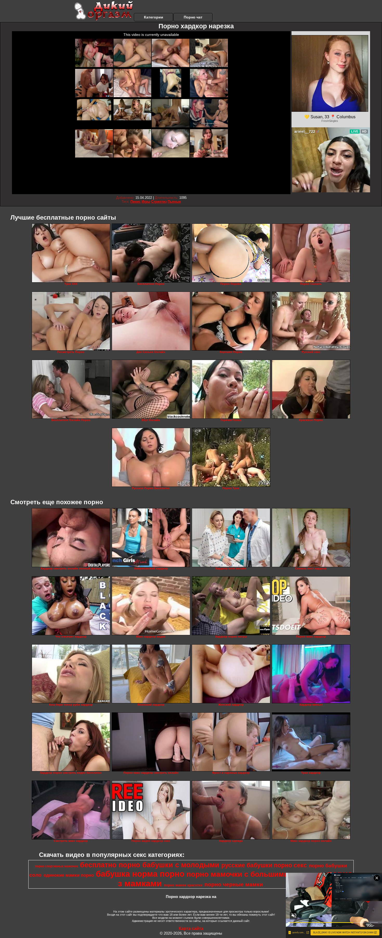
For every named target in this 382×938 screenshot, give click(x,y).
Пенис (135, 202)
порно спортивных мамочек (56, 866)
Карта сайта (191, 928)
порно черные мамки (234, 884)
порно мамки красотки (183, 885)
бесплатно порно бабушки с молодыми (149, 865)
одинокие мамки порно (69, 875)
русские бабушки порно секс (264, 865)
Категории (153, 17)
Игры (146, 202)
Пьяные (174, 202)
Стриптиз (159, 202)
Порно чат (193, 17)
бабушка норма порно (140, 873)
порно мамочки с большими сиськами (256, 874)
